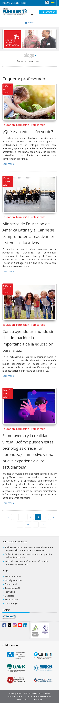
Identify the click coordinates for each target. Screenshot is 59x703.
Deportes (9, 595)
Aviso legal (38, 699)
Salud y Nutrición (13, 580)
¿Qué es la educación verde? (27, 131)
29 (28, 524)
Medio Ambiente (13, 576)
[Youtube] (20, 625)
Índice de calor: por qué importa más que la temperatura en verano (26, 563)
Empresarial (11, 584)
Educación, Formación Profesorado (23, 125)
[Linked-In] (25, 625)
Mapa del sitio (22, 699)
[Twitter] (9, 625)
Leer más (7, 163)
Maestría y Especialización (14, 2)
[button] (53, 2)
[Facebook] (4, 625)
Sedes (30, 22)
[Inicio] (14, 11)
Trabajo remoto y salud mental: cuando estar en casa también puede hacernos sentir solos (29, 549)
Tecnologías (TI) (12, 588)
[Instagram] (15, 625)
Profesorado (11, 599)
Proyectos (10, 591)
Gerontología (11, 603)
